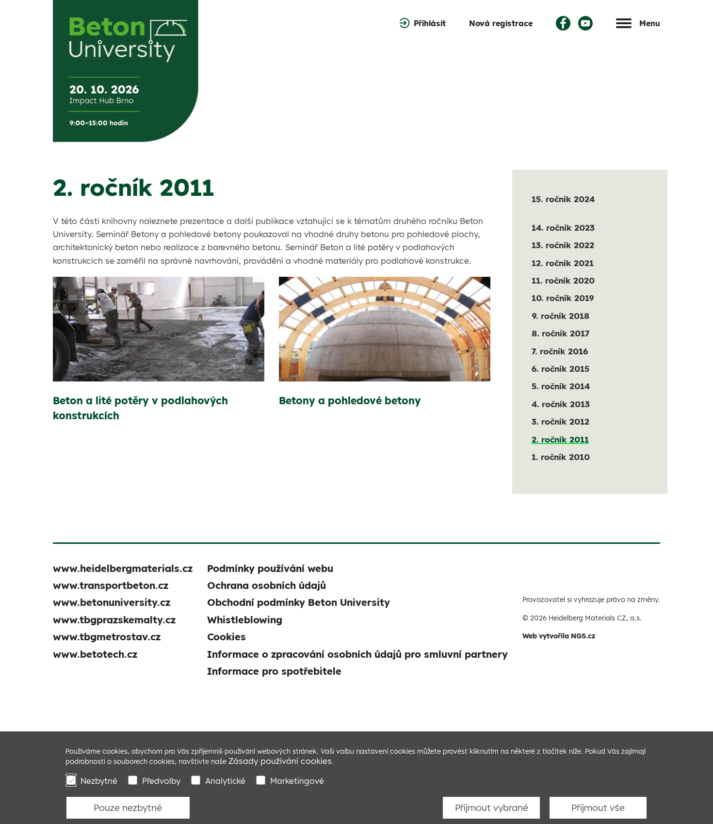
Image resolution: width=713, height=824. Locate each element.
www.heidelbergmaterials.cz (123, 568)
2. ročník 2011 (560, 439)
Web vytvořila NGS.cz (558, 636)
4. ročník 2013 (561, 404)
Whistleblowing (244, 620)
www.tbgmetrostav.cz (107, 637)
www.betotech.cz (95, 654)
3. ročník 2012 (560, 421)
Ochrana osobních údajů (266, 585)
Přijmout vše (598, 807)
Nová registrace (501, 23)
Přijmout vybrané (491, 807)
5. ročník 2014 (561, 386)
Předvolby (161, 781)
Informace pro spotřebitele (274, 671)
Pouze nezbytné (128, 807)
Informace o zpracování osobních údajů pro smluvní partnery (357, 654)
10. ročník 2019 (563, 298)
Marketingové (297, 781)
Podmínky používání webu (270, 568)
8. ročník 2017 (560, 333)
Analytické (225, 781)
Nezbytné (99, 781)
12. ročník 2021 (563, 263)
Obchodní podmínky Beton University (298, 602)
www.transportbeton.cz (110, 585)
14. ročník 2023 (563, 227)
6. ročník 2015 (560, 369)
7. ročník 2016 (560, 351)
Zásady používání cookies (280, 761)
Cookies (226, 637)
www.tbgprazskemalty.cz (114, 620)
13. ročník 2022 (563, 245)
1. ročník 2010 (561, 457)
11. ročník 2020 (563, 280)
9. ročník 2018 (560, 316)
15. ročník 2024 (563, 199)
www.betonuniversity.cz (111, 602)
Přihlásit (430, 23)
